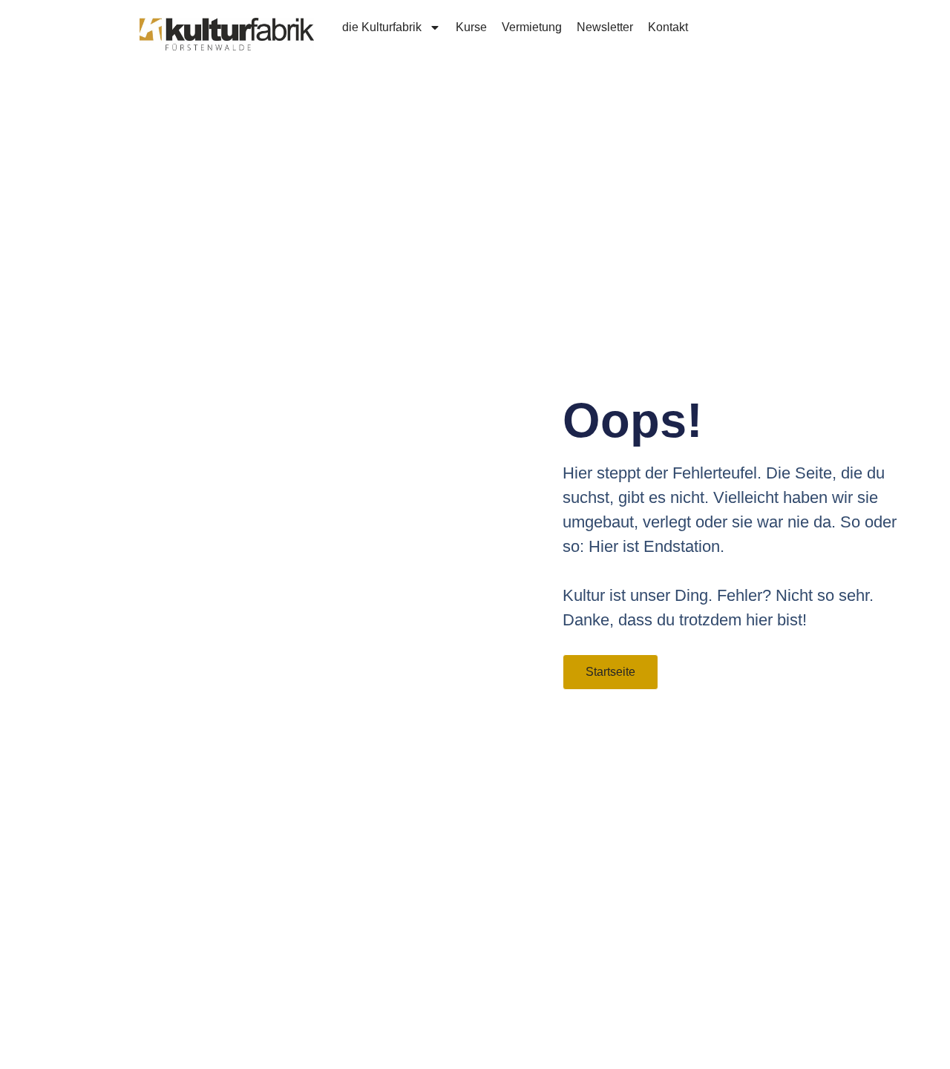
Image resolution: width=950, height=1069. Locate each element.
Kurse (471, 27)
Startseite (610, 671)
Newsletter (605, 27)
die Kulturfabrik (382, 27)
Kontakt (668, 27)
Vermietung (532, 27)
